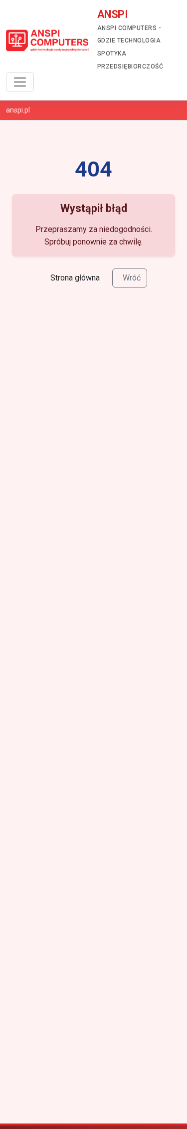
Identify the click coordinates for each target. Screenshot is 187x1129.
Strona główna (75, 277)
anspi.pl (18, 110)
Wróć (132, 277)
